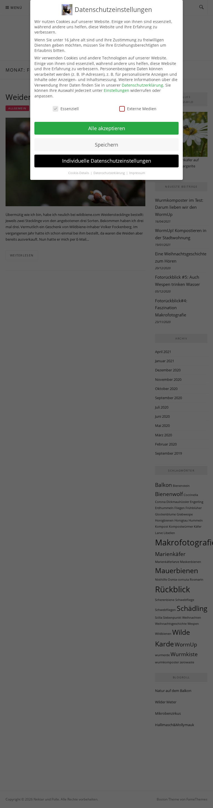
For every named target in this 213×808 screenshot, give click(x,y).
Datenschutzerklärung (142, 85)
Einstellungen (116, 90)
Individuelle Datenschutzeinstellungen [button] (106, 160)
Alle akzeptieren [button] (106, 128)
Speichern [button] (106, 144)
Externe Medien (141, 108)
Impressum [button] (137, 173)
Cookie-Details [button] (79, 173)
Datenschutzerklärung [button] (109, 173)
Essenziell (69, 108)
